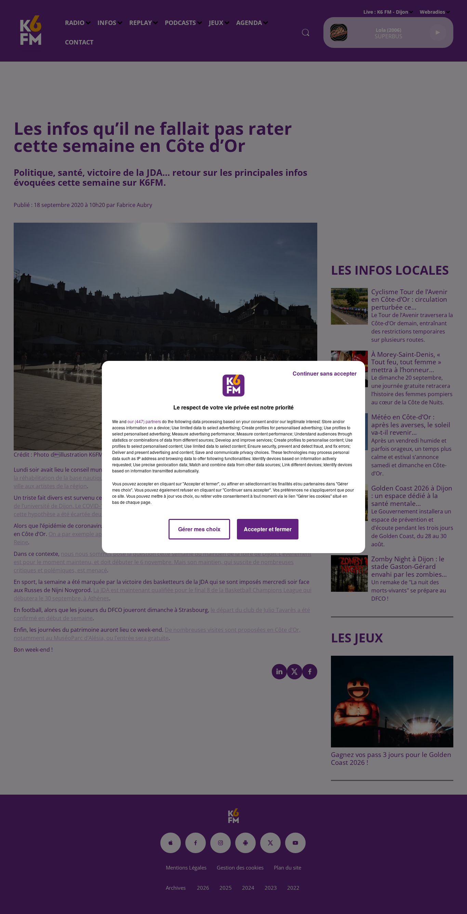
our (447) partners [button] (144, 421)
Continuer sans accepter (325, 373)
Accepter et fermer (268, 529)
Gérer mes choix (199, 529)
